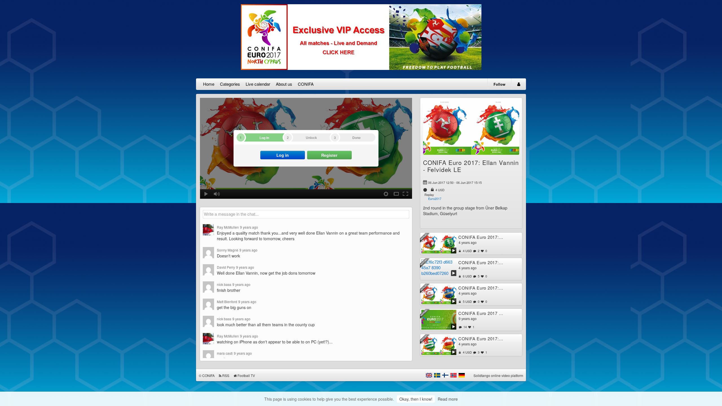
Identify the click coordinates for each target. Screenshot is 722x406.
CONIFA (306, 84)
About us (284, 84)
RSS (225, 375)
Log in (282, 155)
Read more (448, 399)
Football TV (246, 375)
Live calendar (258, 84)
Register (329, 155)
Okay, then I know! (415, 399)
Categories (230, 84)
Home (208, 84)
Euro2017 (434, 198)
